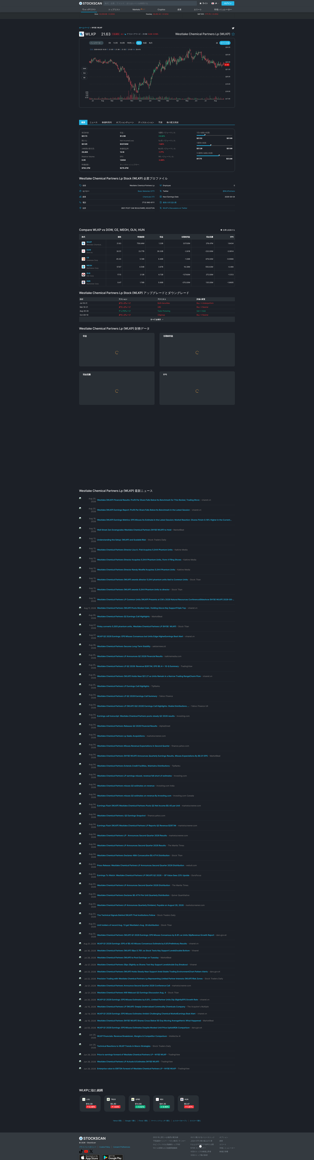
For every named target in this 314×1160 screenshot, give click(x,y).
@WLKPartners (229, 191)
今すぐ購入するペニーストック (202, 1137)
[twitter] (233, 28)
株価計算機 (223, 1151)
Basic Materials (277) (146, 191)
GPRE (138, 1099)
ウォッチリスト (89, 9)
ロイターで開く (195, 1121)
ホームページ (84, 28)
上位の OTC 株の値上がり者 (201, 1141)
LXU (88, 1099)
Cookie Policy (104, 1147)
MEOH (89, 265)
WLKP (89, 242)
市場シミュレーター (223, 9)
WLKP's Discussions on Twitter (175, 208)
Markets (139, 9)
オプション (223, 1137)
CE (88, 258)
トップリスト (114, 9)
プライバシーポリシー (87, 1147)
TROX (113, 1099)
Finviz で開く (143, 1121)
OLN (88, 273)
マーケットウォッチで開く (160, 1121)
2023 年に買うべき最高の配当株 (165, 1137)
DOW (89, 250)
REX (161, 1099)
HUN (88, 281)
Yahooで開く (118, 1121)
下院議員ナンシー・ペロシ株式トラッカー (169, 1141)
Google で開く (130, 1121)
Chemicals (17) (149, 197)
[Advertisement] (157, 114)
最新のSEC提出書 (170, 202)
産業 (179, 9)
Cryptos (161, 9)
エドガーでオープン (180, 1121)
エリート (198, 9)
